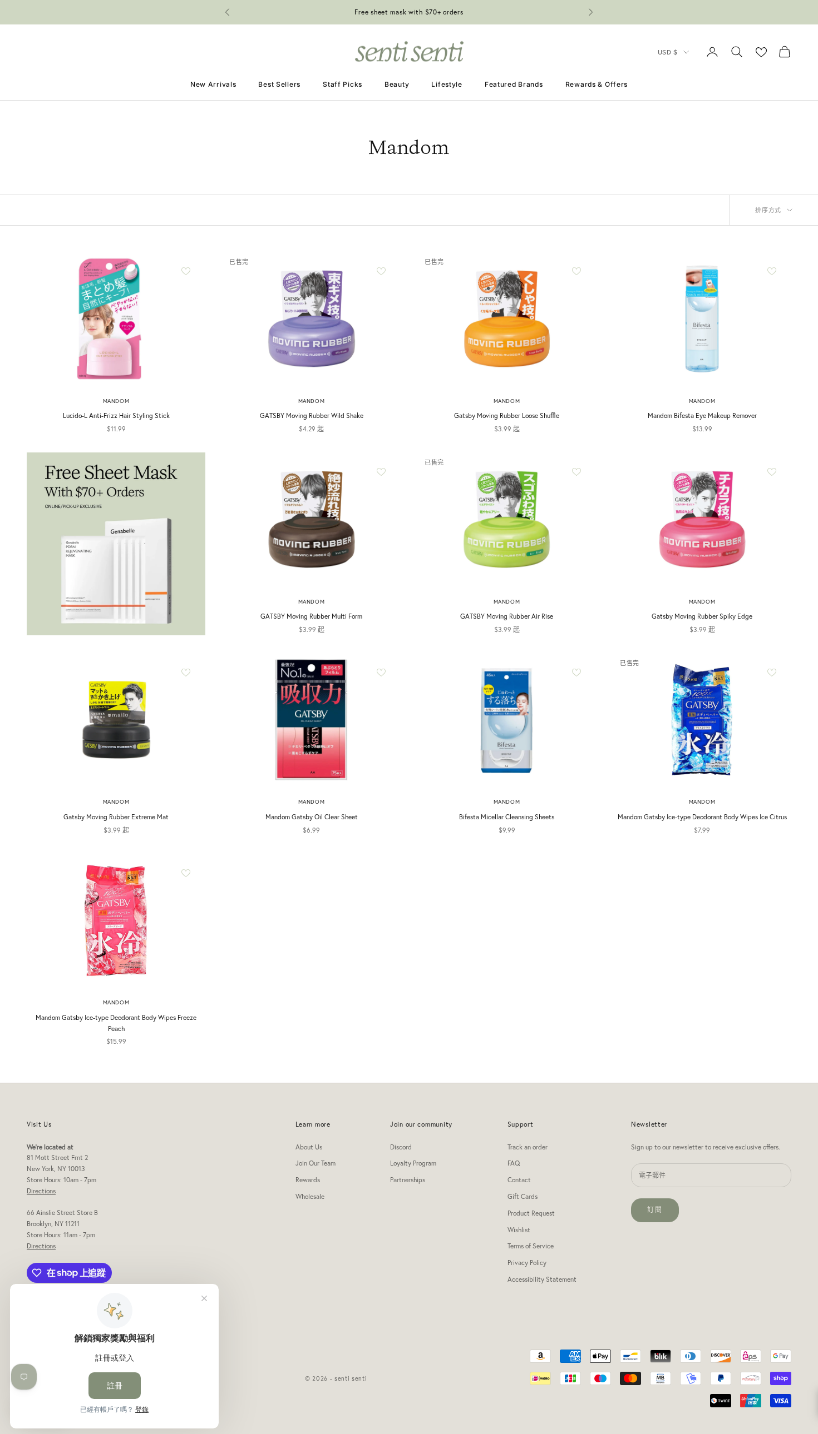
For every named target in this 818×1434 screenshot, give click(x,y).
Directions (41, 1191)
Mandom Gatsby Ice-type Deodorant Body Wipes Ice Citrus (702, 817)
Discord (401, 1147)
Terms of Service (530, 1246)
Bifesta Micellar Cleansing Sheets (506, 817)
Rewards (307, 1180)
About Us (308, 1147)
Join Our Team (315, 1163)
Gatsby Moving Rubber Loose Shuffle (506, 415)
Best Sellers (279, 84)
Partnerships (407, 1180)
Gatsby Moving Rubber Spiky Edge (702, 616)
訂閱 (655, 1210)
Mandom (116, 401)
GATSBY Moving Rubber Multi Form (311, 616)
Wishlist (518, 1230)
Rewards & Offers (596, 84)
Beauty (397, 84)
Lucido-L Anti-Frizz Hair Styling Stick (116, 415)
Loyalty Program (413, 1163)
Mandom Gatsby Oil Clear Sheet (311, 817)
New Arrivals (213, 84)
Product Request (531, 1213)
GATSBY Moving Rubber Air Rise (506, 616)
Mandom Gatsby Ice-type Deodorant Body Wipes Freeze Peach (116, 1023)
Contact (519, 1180)
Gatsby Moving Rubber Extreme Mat (116, 817)
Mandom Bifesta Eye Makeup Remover (702, 415)
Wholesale (309, 1196)
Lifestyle (446, 84)
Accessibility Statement (541, 1279)
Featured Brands (514, 84)
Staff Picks (342, 84)
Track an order (527, 1147)
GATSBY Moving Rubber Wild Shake (311, 415)
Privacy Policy (526, 1262)
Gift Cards (522, 1196)
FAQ (513, 1163)
